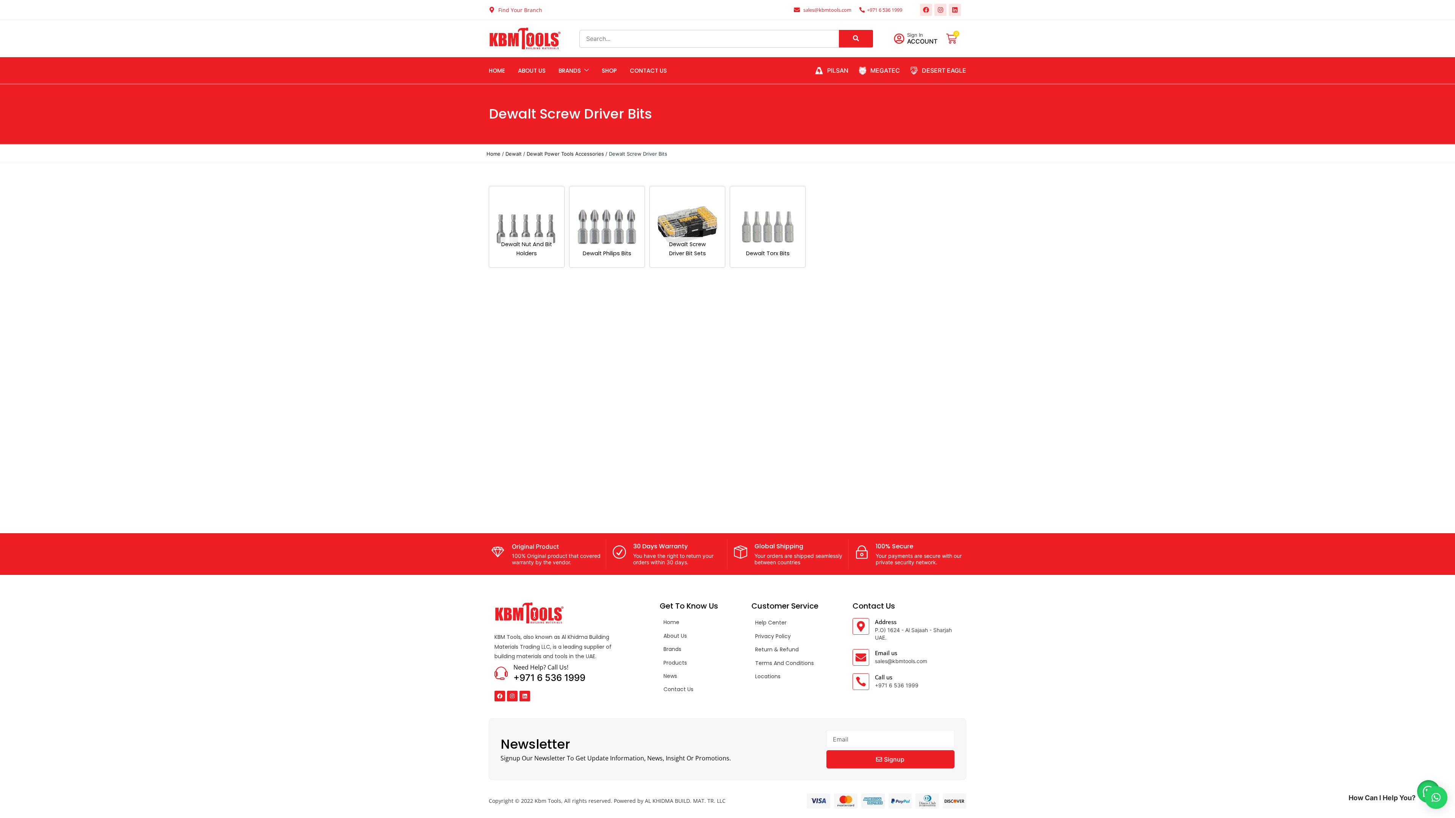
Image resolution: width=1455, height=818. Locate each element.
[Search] (856, 38)
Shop (609, 71)
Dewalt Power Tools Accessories (565, 154)
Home (497, 71)
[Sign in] (899, 39)
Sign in (915, 35)
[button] (1436, 797)
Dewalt (513, 154)
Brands (570, 71)
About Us (532, 71)
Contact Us (648, 71)
